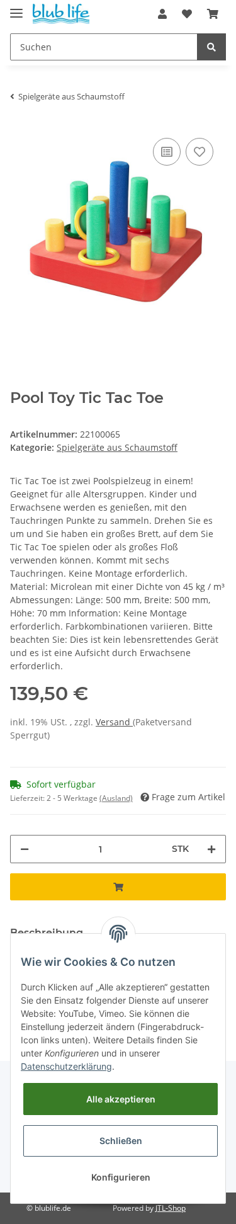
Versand (114, 722)
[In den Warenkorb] (118, 886)
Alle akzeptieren (120, 1099)
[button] (162, 13)
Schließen (120, 1140)
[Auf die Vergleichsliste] (167, 152)
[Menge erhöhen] (211, 849)
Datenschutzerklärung (66, 1066)
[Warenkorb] (212, 13)
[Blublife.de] (61, 14)
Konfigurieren (120, 1177)
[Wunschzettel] (186, 13)
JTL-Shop (170, 1208)
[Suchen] (211, 46)
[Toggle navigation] (16, 8)
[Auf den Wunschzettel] (199, 152)
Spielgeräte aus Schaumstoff (117, 447)
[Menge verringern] (24, 849)
